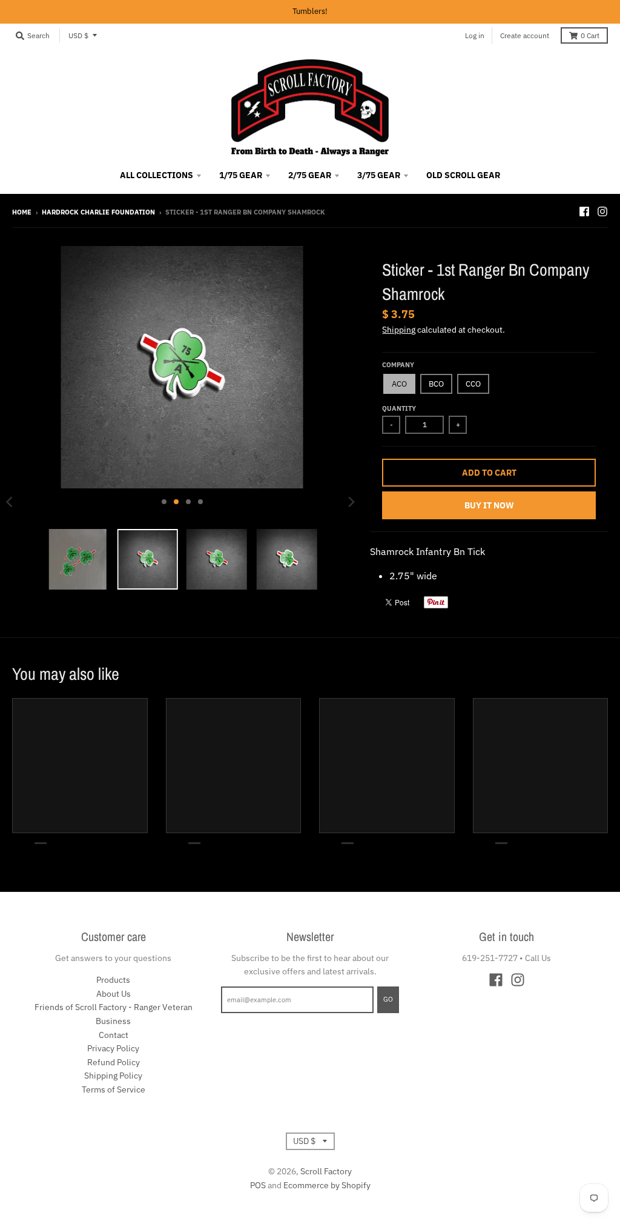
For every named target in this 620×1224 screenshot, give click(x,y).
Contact (113, 1034)
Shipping (398, 329)
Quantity (399, 408)
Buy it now (489, 505)
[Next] (350, 501)
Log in (474, 35)
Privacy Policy (113, 1048)
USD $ (78, 35)
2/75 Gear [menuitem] (309, 175)
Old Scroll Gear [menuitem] (463, 175)
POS (258, 1185)
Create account (524, 35)
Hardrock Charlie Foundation (98, 212)
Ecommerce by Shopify (327, 1185)
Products (113, 979)
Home (21, 212)
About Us (113, 993)
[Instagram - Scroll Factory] (602, 211)
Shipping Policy (113, 1075)
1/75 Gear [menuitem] (240, 175)
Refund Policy (113, 1062)
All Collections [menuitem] (156, 175)
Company (398, 365)
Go (388, 999)
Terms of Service (113, 1089)
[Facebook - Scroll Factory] (584, 211)
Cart (590, 35)
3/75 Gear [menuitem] (378, 175)
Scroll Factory (326, 1171)
